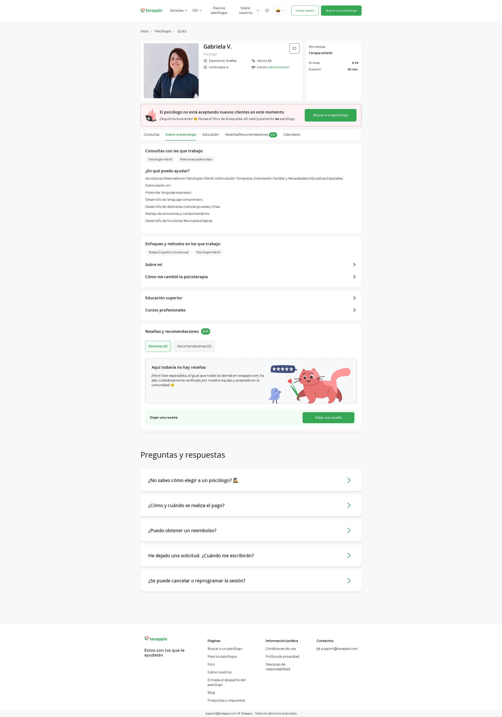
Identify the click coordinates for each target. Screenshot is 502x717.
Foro (211, 664)
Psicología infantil (160, 159)
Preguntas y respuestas (226, 700)
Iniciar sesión (305, 10)
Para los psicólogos (222, 656)
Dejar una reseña (328, 417)
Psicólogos (163, 31)
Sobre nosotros (219, 672)
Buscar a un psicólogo (341, 10)
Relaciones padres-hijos (196, 159)
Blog (211, 692)
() (158, 346)
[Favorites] (267, 10)
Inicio (144, 31)
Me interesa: (317, 47)
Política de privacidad (282, 656)
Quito (181, 31)
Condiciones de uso (281, 649)
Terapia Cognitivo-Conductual (168, 252)
